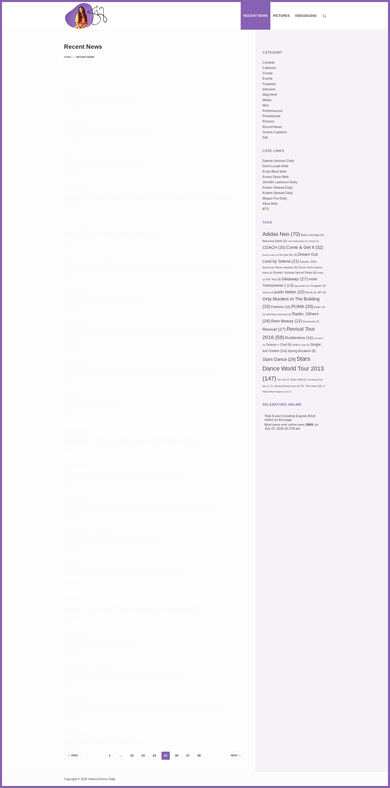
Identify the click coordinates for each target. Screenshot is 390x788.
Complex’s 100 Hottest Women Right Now (104, 165)
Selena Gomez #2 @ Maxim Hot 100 (98, 642)
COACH (273, 247)
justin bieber (289, 292)
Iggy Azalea (301, 286)
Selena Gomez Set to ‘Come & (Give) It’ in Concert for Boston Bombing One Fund (143, 709)
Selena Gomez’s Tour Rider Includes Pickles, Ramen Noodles (123, 574)
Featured (268, 84)
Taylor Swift (298, 379)
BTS (265, 209)
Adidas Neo (281, 234)
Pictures (281, 15)
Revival (274, 329)
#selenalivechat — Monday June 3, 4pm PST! (107, 132)
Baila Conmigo (312, 234)
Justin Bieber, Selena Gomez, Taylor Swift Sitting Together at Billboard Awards (140, 372)
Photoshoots (271, 116)
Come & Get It (304, 247)
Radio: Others (104, 532)
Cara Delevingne (298, 241)
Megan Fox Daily (274, 198)
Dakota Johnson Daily (278, 161)
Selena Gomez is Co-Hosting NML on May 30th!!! (111, 233)
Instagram (318, 285)
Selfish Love (301, 345)
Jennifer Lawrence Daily (279, 182)
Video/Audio (305, 15)
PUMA (302, 306)
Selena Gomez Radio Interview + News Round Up (111, 541)
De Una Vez (288, 254)
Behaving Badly (274, 241)
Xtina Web (269, 203)
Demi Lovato (270, 255)
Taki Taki (283, 379)
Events (267, 78)
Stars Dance (103, 667)
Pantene (280, 307)
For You (273, 279)
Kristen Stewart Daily (277, 187)
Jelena (268, 292)
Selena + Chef (278, 344)
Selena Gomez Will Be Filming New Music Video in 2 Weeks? (123, 675)
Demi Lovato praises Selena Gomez (98, 98)
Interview (268, 89)
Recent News (255, 15)
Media (266, 100)
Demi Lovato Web (275, 166)
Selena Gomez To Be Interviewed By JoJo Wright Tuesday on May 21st (132, 440)
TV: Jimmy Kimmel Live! (285, 386)
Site (265, 137)
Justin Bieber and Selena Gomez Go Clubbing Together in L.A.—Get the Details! (141, 507)
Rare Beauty (286, 321)
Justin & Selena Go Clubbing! (92, 406)
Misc (265, 105)
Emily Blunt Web (274, 171)
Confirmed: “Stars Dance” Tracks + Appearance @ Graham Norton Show (134, 608)
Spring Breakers (302, 351)
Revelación (311, 321)
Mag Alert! (269, 94)
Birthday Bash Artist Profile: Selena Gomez (106, 300)
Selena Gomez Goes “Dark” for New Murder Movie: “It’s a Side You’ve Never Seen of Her (150, 266)
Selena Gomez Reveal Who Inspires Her (102, 742)
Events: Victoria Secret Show (294, 272)
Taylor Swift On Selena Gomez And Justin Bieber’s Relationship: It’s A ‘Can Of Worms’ (148, 199)
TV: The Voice (311, 386)
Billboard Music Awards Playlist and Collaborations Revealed (123, 473)
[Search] (324, 15)
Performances (272, 111)
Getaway (295, 278)
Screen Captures (274, 132)
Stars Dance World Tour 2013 (293, 368)
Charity (267, 73)
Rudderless (103, 258)
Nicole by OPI (316, 292)
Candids (268, 62)
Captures (269, 67)
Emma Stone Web (275, 177)
